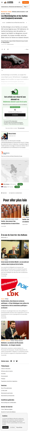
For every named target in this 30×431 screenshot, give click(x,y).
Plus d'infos (19, 427)
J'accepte (5, 427)
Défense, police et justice (18, 11)
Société (8, 13)
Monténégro (4, 11)
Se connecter (21, 128)
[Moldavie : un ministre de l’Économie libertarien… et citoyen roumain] (15, 330)
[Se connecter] (20, 2)
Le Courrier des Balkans (10, 2)
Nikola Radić (6, 42)
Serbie (9, 11)
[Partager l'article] (8, 49)
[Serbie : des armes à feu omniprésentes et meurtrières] (11, 211)
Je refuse (12, 427)
